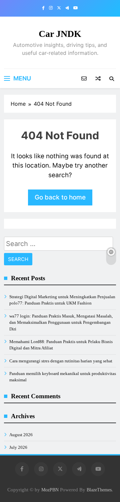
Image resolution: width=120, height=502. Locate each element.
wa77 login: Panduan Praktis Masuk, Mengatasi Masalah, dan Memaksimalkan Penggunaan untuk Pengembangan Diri (61, 322)
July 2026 (18, 447)
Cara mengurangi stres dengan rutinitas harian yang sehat (60, 360)
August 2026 (21, 434)
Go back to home (60, 197)
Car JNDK (60, 34)
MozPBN (50, 489)
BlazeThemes (99, 489)
